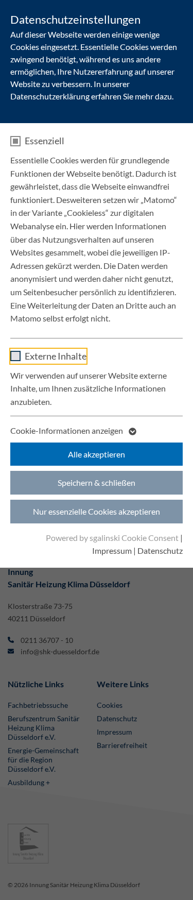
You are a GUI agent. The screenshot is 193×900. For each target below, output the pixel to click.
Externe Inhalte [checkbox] (55, 356)
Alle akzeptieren (96, 454)
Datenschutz (160, 550)
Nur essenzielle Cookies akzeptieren (96, 511)
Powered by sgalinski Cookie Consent (113, 537)
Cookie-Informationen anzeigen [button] (67, 430)
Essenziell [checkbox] (44, 140)
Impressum (112, 550)
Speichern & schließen (96, 482)
